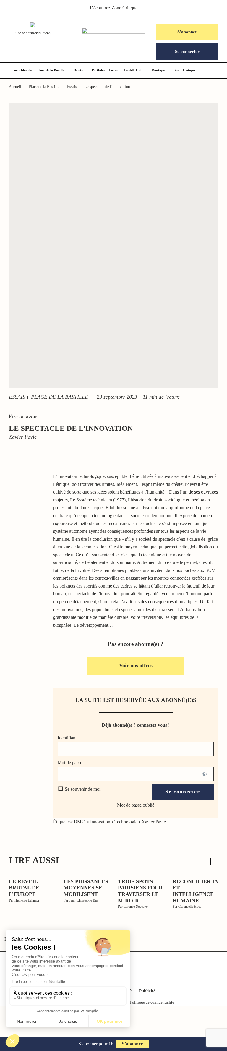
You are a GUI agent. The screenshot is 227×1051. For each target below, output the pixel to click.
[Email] (28, 536)
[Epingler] (28, 509)
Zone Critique (124, 7)
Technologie (125, 821)
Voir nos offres (136, 665)
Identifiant (67, 737)
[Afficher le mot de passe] (204, 774)
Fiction (114, 70)
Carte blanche (22, 70)
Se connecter (187, 51)
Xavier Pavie (154, 821)
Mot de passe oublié (135, 804)
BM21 (80, 821)
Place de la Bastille (51, 70)
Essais (17, 397)
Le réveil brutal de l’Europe (24, 888)
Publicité (147, 991)
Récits (78, 70)
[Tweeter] (28, 496)
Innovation (100, 821)
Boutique (159, 70)
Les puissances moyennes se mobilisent (86, 888)
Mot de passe (70, 762)
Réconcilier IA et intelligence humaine (195, 891)
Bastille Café (133, 70)
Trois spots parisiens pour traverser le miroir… (140, 891)
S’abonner (187, 31)
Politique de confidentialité (152, 1002)
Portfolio (98, 70)
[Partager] (28, 482)
